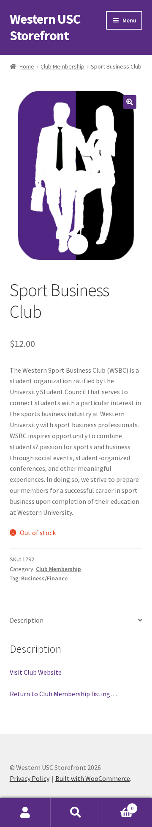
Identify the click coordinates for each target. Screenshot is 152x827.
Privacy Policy (29, 778)
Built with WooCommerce (92, 778)
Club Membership (62, 66)
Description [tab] (26, 620)
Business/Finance (44, 578)
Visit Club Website (36, 672)
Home (26, 66)
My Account (25, 812)
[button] (129, 102)
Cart (117, 805)
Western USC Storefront (45, 27)
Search (76, 812)
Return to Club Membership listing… (63, 694)
